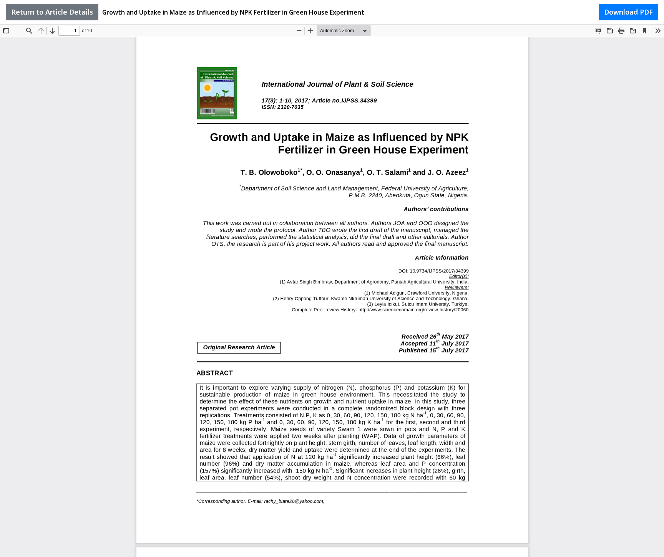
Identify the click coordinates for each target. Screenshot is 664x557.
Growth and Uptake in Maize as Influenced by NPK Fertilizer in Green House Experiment (233, 12)
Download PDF (628, 12)
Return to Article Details (52, 12)
